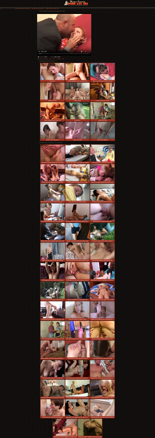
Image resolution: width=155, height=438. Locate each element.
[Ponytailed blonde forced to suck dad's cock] (53, 309)
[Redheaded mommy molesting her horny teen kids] (102, 270)
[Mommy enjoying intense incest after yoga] (77, 231)
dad (54, 58)
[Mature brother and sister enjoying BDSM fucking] (53, 348)
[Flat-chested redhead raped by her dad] (102, 251)
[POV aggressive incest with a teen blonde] (53, 270)
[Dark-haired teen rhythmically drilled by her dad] (77, 211)
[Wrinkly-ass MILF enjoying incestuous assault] (90, 427)
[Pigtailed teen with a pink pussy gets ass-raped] (102, 368)
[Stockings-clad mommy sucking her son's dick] (53, 388)
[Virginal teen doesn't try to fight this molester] (77, 153)
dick (51, 58)
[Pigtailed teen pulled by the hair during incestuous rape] (102, 309)
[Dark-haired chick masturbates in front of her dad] (77, 368)
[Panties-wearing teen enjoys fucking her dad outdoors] (53, 290)
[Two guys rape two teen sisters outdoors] (102, 231)
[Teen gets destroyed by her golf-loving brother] (77, 329)
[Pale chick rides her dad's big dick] (77, 192)
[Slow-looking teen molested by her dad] (102, 153)
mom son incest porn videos (22, 8)
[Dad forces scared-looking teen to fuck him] (53, 153)
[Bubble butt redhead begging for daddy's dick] (65, 427)
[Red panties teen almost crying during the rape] (53, 192)
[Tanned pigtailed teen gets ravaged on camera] (102, 388)
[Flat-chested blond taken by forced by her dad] (53, 211)
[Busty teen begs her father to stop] (77, 309)
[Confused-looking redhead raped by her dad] (53, 329)
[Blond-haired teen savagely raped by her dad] (53, 231)
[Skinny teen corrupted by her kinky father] (53, 172)
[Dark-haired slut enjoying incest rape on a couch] (77, 407)
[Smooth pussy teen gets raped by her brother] (102, 290)
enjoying (58, 58)
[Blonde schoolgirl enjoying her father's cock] (102, 172)
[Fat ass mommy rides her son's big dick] (53, 407)
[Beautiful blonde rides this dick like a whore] (102, 407)
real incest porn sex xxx (38, 8)
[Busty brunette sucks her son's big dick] (53, 368)
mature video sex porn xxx (52, 8)
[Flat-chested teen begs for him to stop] (77, 172)
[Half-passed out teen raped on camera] (77, 348)
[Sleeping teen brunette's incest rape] (102, 211)
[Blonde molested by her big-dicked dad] (77, 290)
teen (63, 58)
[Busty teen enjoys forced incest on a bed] (102, 329)
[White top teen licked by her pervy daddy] (53, 251)
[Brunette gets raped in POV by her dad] (102, 192)
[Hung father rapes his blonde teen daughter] (77, 388)
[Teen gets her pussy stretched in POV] (102, 348)
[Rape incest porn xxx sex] (77, 3)
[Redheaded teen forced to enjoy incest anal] (77, 270)
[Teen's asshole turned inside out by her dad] (77, 251)
